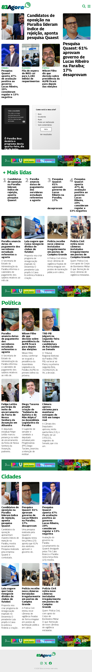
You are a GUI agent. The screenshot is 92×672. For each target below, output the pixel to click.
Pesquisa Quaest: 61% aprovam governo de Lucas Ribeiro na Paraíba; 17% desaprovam (56, 194)
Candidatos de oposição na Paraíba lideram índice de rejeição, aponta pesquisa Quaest (15, 190)
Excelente (42, 117)
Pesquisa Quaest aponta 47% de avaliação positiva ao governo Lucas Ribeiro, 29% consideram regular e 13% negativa (79, 195)
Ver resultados (46, 134)
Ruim (40, 119)
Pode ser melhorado (46, 122)
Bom (39, 114)
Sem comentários (45, 125)
